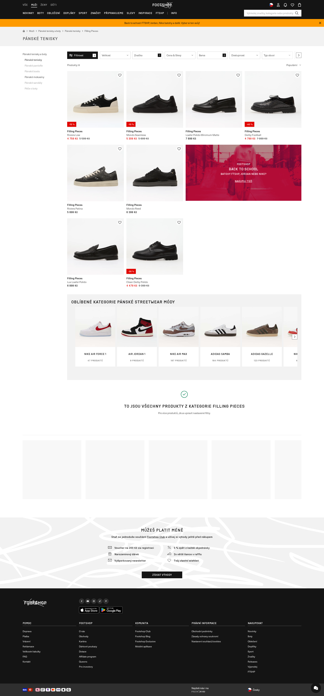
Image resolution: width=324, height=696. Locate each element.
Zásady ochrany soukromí (205, 636)
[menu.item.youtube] (87, 601)
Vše (25, 4)
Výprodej (252, 666)
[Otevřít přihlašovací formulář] (278, 5)
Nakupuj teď (243, 181)
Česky (256, 689)
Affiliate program (87, 656)
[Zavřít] (320, 23)
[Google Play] (111, 610)
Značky (96, 13)
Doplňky (69, 13)
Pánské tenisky (33, 59)
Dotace (82, 651)
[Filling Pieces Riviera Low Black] (95, 99)
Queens (83, 661)
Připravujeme (113, 13)
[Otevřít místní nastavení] (271, 5)
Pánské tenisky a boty (35, 54)
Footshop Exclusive (145, 641)
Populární (291, 65)
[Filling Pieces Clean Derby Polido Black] (154, 246)
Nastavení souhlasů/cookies (206, 641)
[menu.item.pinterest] (106, 601)
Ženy (43, 4)
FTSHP (160, 13)
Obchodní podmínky (202, 631)
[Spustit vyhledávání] (297, 13)
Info (174, 13)
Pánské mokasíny (34, 77)
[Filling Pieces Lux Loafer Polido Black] (95, 246)
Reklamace (28, 646)
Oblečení (53, 13)
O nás (82, 631)
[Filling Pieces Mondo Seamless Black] (154, 99)
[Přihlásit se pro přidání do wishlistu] (120, 75)
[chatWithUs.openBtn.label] (316, 688)
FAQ (25, 656)
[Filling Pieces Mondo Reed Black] (154, 173)
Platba (26, 636)
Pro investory (86, 666)
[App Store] (89, 610)
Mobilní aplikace (143, 646)
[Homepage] (49, 602)
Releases (252, 661)
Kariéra (82, 641)
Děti (53, 4)
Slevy (131, 13)
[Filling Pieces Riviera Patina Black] (95, 173)
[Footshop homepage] (162, 5)
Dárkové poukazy (88, 646)
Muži (34, 4)
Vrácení (26, 641)
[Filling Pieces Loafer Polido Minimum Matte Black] (214, 99)
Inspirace (145, 13)
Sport (83, 13)
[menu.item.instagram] (94, 601)
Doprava (27, 631)
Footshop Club (156, 537)
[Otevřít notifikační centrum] (285, 5)
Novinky (28, 13)
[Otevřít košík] (299, 5)
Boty (40, 13)
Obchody (83, 636)
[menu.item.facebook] (81, 601)
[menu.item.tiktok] (100, 601)
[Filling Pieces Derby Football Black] (273, 99)
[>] (298, 55)
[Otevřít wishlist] (292, 5)
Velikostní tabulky (31, 651)
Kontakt (26, 661)
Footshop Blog (142, 636)
